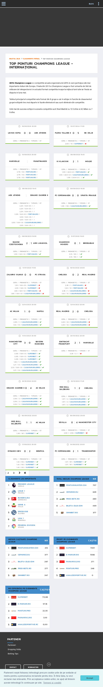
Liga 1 (21, 518)
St (40, 141)
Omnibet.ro (72, 512)
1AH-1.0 (28, 217)
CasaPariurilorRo (81, 175)
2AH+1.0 (70, 172)
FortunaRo (31, 172)
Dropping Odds (14, 649)
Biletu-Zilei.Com (74, 505)
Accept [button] (89, 678)
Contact (13, 667)
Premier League (26, 484)
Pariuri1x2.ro (73, 561)
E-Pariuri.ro (72, 554)
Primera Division (26, 525)
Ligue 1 (21, 491)
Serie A (21, 504)
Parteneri (12, 645)
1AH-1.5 (23, 288)
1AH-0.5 (28, 206)
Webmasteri (33, 667)
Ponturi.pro (72, 568)
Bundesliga (24, 497)
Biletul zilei (14, 58)
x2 (23, 172)
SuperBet (78, 144)
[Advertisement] (51, 28)
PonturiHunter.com (76, 485)
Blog (91, 4)
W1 (23, 433)
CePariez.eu (72, 492)
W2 (67, 206)
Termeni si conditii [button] (52, 683)
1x (71, 144)
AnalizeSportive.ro (76, 575)
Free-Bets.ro (73, 498)
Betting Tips (13, 654)
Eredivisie (23, 511)
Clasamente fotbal (31, 58)
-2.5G (71, 433)
